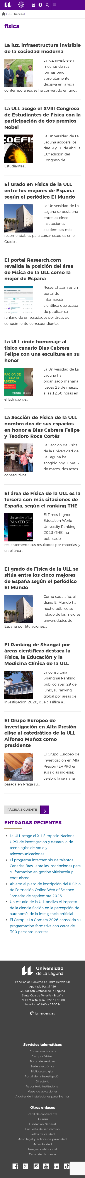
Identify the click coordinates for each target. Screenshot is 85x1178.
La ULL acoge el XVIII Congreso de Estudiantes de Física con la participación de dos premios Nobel (42, 118)
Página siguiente (22, 810)
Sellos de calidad (43, 1134)
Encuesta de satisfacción (42, 1129)
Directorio (42, 1081)
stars (42, 1028)
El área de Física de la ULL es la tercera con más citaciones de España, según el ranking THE (42, 499)
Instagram (37, 1165)
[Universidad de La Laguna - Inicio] (9, 4)
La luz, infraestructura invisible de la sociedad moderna (42, 48)
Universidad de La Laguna (42, 971)
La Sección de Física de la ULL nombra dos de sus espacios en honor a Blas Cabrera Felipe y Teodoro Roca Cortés (42, 427)
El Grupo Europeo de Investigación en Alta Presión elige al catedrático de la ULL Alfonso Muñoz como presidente (40, 733)
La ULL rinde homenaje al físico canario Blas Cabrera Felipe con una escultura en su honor (42, 351)
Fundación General (42, 1124)
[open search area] (47, 5)
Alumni (42, 1119)
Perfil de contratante (42, 1114)
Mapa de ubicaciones (42, 1091)
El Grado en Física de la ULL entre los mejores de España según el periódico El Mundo (39, 190)
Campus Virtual (42, 1056)
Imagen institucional (42, 1149)
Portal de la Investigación (42, 1076)
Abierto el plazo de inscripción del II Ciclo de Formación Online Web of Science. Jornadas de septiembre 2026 (45, 890)
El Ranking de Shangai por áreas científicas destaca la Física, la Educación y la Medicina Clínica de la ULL (37, 654)
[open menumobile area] (54, 5)
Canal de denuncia (42, 1154)
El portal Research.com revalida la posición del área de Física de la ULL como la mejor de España (38, 269)
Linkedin (58, 1165)
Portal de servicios (42, 1061)
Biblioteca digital (42, 1071)
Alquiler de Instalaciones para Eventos (42, 1096)
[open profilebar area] (33, 5)
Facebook (17, 1165)
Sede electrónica (42, 1066)
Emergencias (44, 1013)
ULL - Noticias (16, 14)
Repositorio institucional (42, 1086)
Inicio (3, 14)
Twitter (27, 1165)
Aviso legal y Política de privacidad (42, 1139)
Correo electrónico (43, 1051)
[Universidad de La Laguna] (24, 4)
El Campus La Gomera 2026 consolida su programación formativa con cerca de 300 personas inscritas (45, 926)
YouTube (47, 1165)
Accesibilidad (42, 1144)
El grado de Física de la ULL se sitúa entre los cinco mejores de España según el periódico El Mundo (41, 578)
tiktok (68, 1165)
